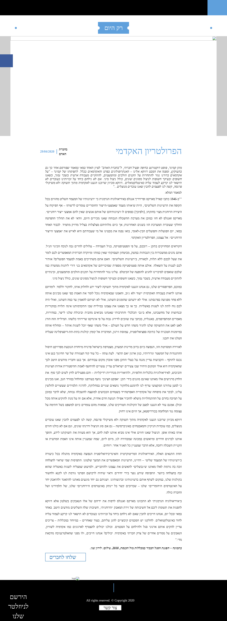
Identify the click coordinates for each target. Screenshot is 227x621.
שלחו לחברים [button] (63, 557)
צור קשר (110, 607)
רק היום (113, 27)
